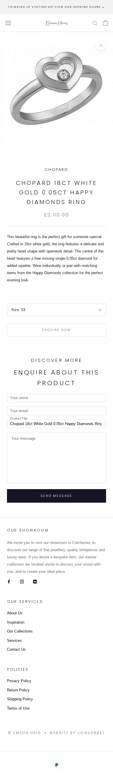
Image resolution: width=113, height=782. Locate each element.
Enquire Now (56, 330)
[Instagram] (22, 581)
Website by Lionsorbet (77, 732)
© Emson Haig (24, 732)
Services (14, 640)
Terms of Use (18, 708)
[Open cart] (105, 23)
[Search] (95, 22)
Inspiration (15, 622)
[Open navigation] (8, 23)
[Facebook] (9, 581)
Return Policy (18, 690)
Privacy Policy (19, 681)
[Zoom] (101, 45)
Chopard (56, 169)
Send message (56, 495)
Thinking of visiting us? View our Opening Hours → (56, 7)
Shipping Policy (20, 699)
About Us (15, 613)
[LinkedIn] (35, 581)
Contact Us (16, 649)
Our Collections (20, 631)
